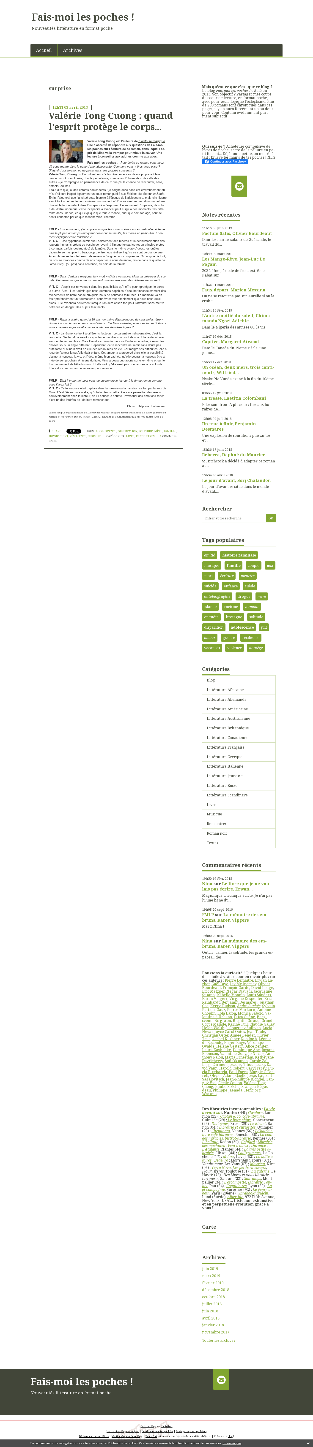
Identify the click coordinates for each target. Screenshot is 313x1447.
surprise (94, 436)
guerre (229, 637)
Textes (212, 842)
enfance (231, 586)
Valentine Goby (233, 1053)
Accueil (44, 50)
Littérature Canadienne (227, 737)
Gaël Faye (219, 983)
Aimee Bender (242, 1035)
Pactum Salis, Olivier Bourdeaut (237, 233)
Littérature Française (225, 747)
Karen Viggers (215, 998)
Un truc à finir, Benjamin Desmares (229, 426)
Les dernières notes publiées (157, 1431)
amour (209, 637)
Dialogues (219, 1123)
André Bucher (248, 1005)
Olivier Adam (221, 1075)
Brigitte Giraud (246, 1020)
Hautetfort (167, 1426)
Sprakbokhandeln (253, 1193)
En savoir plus (231, 1443)
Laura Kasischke (216, 1049)
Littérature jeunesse (225, 775)
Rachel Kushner (225, 1038)
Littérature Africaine (225, 689)
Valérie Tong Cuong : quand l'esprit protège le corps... (111, 121)
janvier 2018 (213, 1325)
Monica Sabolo (250, 1013)
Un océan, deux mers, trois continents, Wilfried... (238, 369)
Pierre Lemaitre (238, 980)
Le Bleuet (258, 1123)
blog (230, 1436)
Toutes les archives (218, 1340)
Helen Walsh (213, 1027)
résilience (77, 436)
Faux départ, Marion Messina (233, 290)
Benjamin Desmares (239, 1002)
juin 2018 (210, 1311)
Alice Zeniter (256, 1046)
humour (252, 606)
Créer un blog (148, 1426)
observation (127, 431)
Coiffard (248, 1141)
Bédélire (221, 1160)
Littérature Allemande (227, 699)
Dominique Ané (246, 1049)
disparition (213, 627)
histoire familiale (239, 555)
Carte (209, 1226)
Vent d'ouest (238, 1145)
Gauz (221, 1009)
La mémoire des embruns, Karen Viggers (235, 917)
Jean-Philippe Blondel (245, 1079)
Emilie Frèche (227, 1086)
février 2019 (213, 1283)
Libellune (210, 1141)
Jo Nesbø (256, 1053)
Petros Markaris (241, 1009)
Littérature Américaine (227, 708)
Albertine (235, 1196)
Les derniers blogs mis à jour (123, 1431)
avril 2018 (211, 1318)
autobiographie (217, 596)
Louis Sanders (259, 994)
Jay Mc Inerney (243, 983)
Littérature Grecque (224, 756)
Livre (130, 436)
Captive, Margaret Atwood (230, 341)
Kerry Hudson (222, 1005)
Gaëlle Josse (245, 1075)
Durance (258, 1145)
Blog (211, 680)
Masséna (257, 1163)
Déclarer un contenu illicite (94, 1436)
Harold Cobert (231, 1068)
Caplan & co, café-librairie (242, 1116)
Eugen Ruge (234, 1042)
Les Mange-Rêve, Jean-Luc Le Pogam (233, 261)
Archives (72, 50)
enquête (211, 616)
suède (250, 586)
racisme (231, 606)
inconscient (58, 436)
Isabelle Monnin (231, 994)
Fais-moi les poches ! (83, 17)
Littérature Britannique (228, 727)
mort (208, 575)
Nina (207, 883)
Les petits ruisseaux (249, 1167)
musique (211, 565)
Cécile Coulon (230, 1082)
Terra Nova (221, 1167)
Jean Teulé (256, 1031)
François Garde (236, 987)
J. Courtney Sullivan (243, 1027)
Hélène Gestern (230, 1046)
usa (270, 565)
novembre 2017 (215, 1332)
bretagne (234, 616)
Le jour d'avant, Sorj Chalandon (236, 480)
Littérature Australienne (228, 718)
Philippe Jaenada (227, 1090)
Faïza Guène (244, 1016)
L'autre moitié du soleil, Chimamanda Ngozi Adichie (237, 318)
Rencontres (145, 436)
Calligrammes (249, 1152)
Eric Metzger (213, 991)
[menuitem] (44, 50)
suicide (210, 586)
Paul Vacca (238, 1071)
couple (253, 565)
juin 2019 (210, 1268)
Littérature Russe (222, 785)
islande (210, 606)
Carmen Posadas (226, 1064)
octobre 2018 (213, 1297)
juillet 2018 (212, 1304)
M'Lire (228, 1156)
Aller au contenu (16, 4)
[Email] (239, 186)
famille (170, 431)
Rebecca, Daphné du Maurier (233, 454)
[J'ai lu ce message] (308, 1443)
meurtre (248, 575)
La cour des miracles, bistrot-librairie (237, 1136)
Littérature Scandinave (227, 795)
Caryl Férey (256, 1068)
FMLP (208, 914)
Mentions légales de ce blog (127, 1436)
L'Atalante (211, 1149)
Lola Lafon (226, 1013)
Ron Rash (249, 1038)
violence (234, 647)
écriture (227, 575)
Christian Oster (215, 1035)
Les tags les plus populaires (191, 1431)
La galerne (260, 1171)
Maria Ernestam (239, 1057)
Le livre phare (239, 1119)
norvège (256, 647)
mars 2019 (211, 1275)
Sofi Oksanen (236, 1060)
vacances (212, 647)
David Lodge (262, 987)
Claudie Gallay (262, 1024)
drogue (244, 596)
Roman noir (217, 833)
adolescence (106, 431)
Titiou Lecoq (254, 1064)
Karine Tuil (238, 1024)
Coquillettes (236, 1185)
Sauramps (252, 1178)
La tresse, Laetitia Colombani (234, 398)
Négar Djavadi (239, 991)
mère (158, 431)
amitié (209, 555)
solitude (146, 431)
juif (264, 627)
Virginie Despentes (246, 998)
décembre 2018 (215, 1289)
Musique (214, 814)
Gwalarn (255, 1112)
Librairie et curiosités (237, 1127)
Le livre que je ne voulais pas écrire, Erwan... (236, 886)
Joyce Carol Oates (229, 1031)
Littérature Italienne (225, 766)
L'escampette (235, 1182)
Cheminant (220, 1130)
